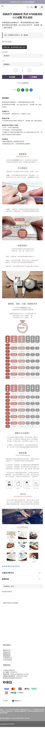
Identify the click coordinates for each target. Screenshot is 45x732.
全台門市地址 (7, 660)
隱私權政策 (6, 656)
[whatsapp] (26, 90)
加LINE (8, 678)
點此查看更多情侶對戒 (11, 566)
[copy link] (31, 90)
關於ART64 (6, 650)
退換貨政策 (6, 654)
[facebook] (22, 90)
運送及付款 (6, 652)
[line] (18, 90)
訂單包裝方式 (7, 658)
